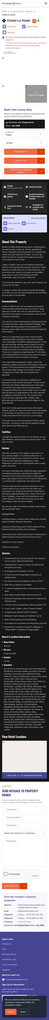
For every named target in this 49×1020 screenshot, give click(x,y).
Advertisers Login (9, 959)
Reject (23, 1012)
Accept (10, 1012)
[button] (40, 134)
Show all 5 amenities (38, 218)
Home (4, 11)
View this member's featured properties (20, 898)
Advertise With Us (9, 954)
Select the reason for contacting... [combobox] (20, 833)
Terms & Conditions (10, 965)
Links (4, 949)
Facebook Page (24, 922)
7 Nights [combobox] (9, 135)
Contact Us (6, 944)
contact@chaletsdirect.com (17, 979)
